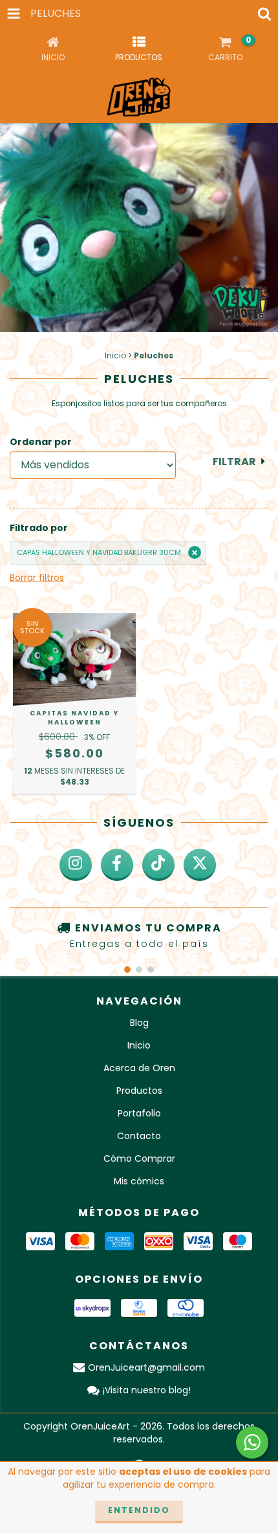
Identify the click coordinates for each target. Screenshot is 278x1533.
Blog (139, 1022)
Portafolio (139, 1113)
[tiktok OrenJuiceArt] (158, 865)
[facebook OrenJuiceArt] (117, 865)
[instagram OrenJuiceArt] (75, 865)
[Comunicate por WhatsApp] (252, 1442)
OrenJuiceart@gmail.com (146, 1367)
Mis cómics (139, 1181)
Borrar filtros (37, 577)
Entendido (139, 1510)
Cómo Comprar (139, 1158)
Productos (139, 1090)
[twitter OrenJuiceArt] (200, 865)
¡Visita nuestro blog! (147, 1390)
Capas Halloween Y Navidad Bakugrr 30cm (99, 552)
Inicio (115, 355)
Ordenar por (41, 441)
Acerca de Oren (139, 1067)
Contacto (139, 1135)
